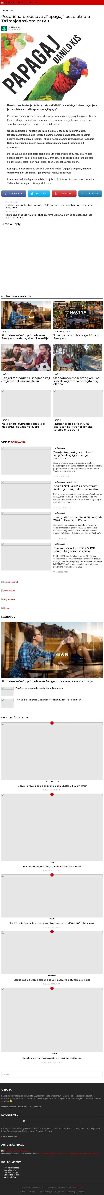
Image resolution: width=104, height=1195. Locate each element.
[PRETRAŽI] (95, 2)
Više (74, 471)
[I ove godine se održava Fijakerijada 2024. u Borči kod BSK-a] (26, 526)
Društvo (71, 482)
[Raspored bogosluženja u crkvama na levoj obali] (52, 827)
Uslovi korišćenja (45, 1192)
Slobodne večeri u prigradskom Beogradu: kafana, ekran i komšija (24, 337)
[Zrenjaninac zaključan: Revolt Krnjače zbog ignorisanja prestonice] (26, 461)
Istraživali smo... (62, 332)
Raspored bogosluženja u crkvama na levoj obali (52, 866)
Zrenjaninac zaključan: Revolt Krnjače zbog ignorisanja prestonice (74, 455)
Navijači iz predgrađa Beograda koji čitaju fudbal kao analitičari (25, 379)
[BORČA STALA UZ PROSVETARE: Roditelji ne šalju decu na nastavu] (26, 495)
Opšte (5, 332)
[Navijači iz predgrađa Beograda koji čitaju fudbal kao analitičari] (26, 358)
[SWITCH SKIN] (90, 2)
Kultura (55, 782)
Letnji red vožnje (11, 1172)
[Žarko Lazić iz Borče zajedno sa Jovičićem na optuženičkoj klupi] (52, 952)
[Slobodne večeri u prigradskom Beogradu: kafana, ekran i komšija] (26, 315)
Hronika (52, 975)
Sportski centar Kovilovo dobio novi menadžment (52, 1058)
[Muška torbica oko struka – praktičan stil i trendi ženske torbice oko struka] (78, 403)
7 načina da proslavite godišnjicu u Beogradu (77, 337)
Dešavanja (18, 442)
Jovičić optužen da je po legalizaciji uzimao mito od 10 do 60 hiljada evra (52, 923)
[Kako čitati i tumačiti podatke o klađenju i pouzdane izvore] (26, 403)
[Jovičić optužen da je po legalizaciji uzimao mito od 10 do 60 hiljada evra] (52, 896)
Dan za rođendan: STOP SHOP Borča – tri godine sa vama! (74, 550)
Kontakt (81, 1192)
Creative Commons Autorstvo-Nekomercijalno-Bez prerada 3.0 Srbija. (70, 1154)
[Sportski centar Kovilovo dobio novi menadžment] (52, 1020)
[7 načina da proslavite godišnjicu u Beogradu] (78, 315)
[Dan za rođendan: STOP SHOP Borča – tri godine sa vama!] (26, 556)
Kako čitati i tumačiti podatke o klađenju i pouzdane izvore (23, 425)
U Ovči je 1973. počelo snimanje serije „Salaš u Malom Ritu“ (52, 786)
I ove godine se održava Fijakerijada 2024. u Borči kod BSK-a (78, 519)
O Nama (23, 1192)
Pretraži (100, 1075)
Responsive (78, 1187)
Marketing (71, 1192)
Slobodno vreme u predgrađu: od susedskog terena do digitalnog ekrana (76, 381)
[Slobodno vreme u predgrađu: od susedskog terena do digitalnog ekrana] (78, 358)
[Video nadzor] (8, 591)
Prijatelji (33, 1192)
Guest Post (59, 1192)
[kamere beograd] (9, 582)
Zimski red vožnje (11, 1175)
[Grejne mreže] (8, 599)
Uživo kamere (10, 1170)
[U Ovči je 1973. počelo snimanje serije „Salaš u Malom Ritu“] (52, 751)
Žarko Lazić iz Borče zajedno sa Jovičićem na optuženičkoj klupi (52, 980)
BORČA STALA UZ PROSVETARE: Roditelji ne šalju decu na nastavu (76, 488)
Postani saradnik (11, 1168)
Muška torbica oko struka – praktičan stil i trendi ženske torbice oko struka (73, 426)
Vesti (52, 862)
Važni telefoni (10, 1177)
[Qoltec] (5, 608)
